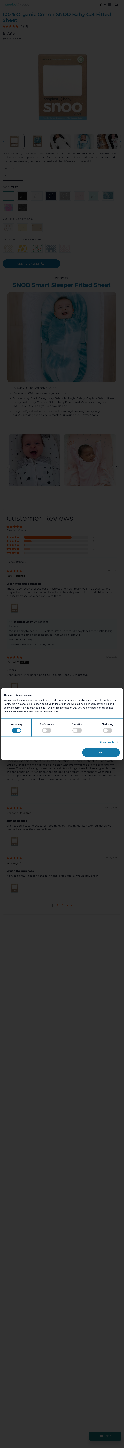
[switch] (46, 730)
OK (101, 752)
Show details (106, 742)
